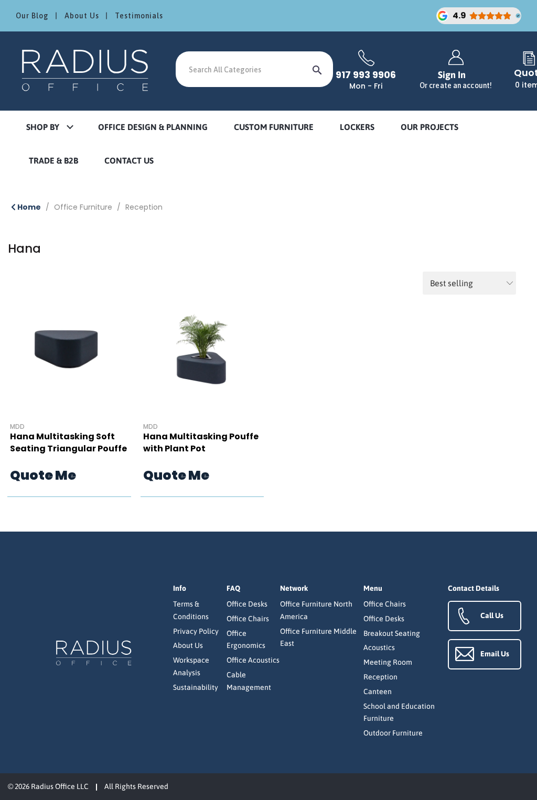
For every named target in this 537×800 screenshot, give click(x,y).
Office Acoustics (253, 660)
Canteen (377, 691)
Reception (144, 207)
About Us (82, 16)
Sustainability (195, 687)
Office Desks (247, 604)
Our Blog (32, 16)
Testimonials (139, 16)
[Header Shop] (86, 69)
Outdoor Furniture (393, 733)
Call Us (491, 615)
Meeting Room (387, 662)
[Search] (317, 69)
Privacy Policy (196, 631)
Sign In (456, 79)
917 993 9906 (366, 75)
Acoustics (379, 647)
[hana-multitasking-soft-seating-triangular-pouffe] (69, 360)
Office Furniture (83, 207)
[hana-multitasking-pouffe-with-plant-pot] (202, 360)
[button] (49, 128)
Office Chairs (248, 618)
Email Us (494, 654)
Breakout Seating (391, 633)
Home (28, 207)
